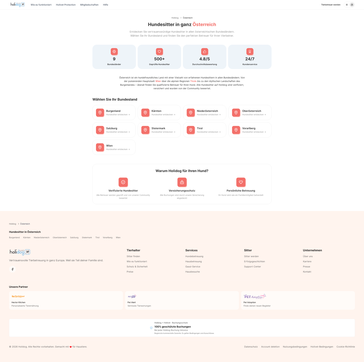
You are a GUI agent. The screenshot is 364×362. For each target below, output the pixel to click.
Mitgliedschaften (89, 4)
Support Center (252, 266)
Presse (306, 266)
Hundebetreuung (194, 256)
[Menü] (349, 5)
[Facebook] (12, 269)
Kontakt (307, 271)
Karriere (307, 261)
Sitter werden (251, 256)
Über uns (308, 256)
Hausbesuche (192, 271)
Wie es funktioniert (41, 4)
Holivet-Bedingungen (322, 346)
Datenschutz (251, 346)
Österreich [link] (188, 18)
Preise (130, 271)
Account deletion (270, 346)
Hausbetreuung (193, 261)
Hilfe (105, 4)
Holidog (175, 18)
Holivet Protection (66, 4)
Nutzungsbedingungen (295, 346)
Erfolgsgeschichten (254, 261)
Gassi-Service (192, 266)
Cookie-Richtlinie (346, 346)
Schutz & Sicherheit (137, 266)
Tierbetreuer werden (330, 4)
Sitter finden (133, 256)
